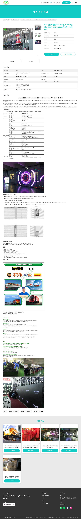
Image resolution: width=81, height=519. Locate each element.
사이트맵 (13, 517)
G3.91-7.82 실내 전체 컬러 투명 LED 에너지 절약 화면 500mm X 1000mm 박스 (12, 477)
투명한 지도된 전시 (13, 411)
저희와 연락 (58, 2)
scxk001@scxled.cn (10, 504)
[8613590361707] (61, 508)
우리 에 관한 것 (46, 2)
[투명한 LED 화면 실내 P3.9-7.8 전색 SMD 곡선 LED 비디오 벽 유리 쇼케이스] (31, 434)
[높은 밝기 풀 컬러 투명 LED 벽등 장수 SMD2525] (50, 434)
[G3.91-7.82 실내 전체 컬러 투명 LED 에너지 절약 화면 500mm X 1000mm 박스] (12, 464)
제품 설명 (30, 61)
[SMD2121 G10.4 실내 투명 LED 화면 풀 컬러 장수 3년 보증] (69, 434)
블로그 (43, 500)
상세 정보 (11, 61)
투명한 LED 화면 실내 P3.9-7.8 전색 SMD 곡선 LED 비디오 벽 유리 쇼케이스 (31, 446)
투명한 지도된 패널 (38, 411)
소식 (54, 2)
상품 (51, 2)
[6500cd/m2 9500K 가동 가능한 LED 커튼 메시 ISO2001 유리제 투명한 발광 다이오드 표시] (12, 434)
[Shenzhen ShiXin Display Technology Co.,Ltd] (6, 3)
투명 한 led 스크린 (15, 19)
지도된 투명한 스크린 (26, 411)
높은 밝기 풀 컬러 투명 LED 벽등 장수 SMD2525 (50, 446)
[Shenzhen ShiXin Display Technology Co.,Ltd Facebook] (67, 508)
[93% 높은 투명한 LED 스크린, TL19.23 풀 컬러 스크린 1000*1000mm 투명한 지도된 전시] (18, 39)
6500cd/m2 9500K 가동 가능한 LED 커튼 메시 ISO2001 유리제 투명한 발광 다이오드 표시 (12, 446)
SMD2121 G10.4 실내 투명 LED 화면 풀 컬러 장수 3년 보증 (69, 446)
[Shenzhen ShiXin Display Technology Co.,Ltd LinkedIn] (71, 508)
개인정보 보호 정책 (7, 517)
